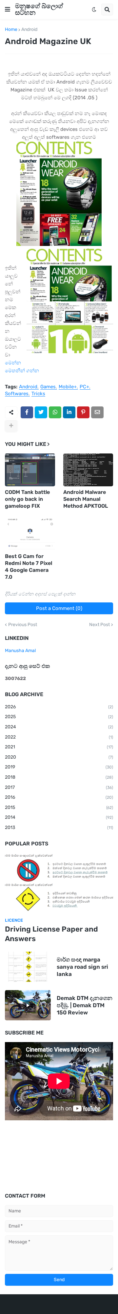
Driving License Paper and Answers (51, 934)
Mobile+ (68, 387)
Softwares (17, 394)
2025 (59, 716)
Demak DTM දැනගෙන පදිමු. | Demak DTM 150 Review (84, 1005)
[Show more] (11, 426)
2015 (59, 807)
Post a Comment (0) (59, 608)
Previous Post (22, 624)
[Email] (97, 412)
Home (11, 29)
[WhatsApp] (55, 412)
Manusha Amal (20, 650)
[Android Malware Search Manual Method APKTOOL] (88, 469)
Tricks (38, 394)
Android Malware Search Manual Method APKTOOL (85, 499)
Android (29, 29)
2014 (59, 817)
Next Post (99, 624)
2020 (59, 757)
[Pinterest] (83, 412)
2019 (59, 767)
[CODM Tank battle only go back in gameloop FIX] (30, 469)
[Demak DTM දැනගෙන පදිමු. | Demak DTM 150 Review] (28, 1005)
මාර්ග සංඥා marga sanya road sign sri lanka (82, 966)
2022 (59, 737)
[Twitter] (41, 412)
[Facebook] (27, 412)
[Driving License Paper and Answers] (59, 882)
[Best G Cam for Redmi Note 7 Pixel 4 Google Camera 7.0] (30, 534)
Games (48, 387)
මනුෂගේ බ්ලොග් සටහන (39, 9)
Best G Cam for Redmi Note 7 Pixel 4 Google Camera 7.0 (28, 566)
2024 (59, 727)
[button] (7, 9)
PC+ (84, 387)
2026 (59, 707)
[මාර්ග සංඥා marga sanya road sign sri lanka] (28, 967)
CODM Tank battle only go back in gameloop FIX (27, 499)
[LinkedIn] (69, 412)
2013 (59, 827)
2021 (59, 747)
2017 (59, 787)
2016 (59, 797)
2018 (59, 777)
